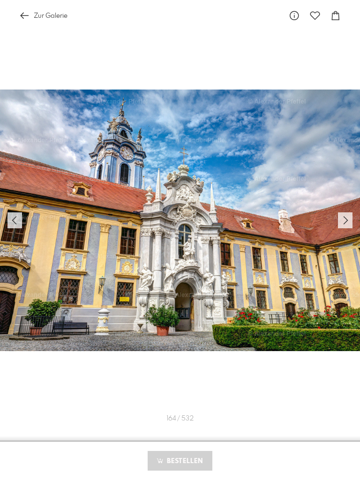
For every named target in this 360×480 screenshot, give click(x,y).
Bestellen (184, 461)
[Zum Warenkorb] (335, 15)
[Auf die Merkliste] (315, 15)
